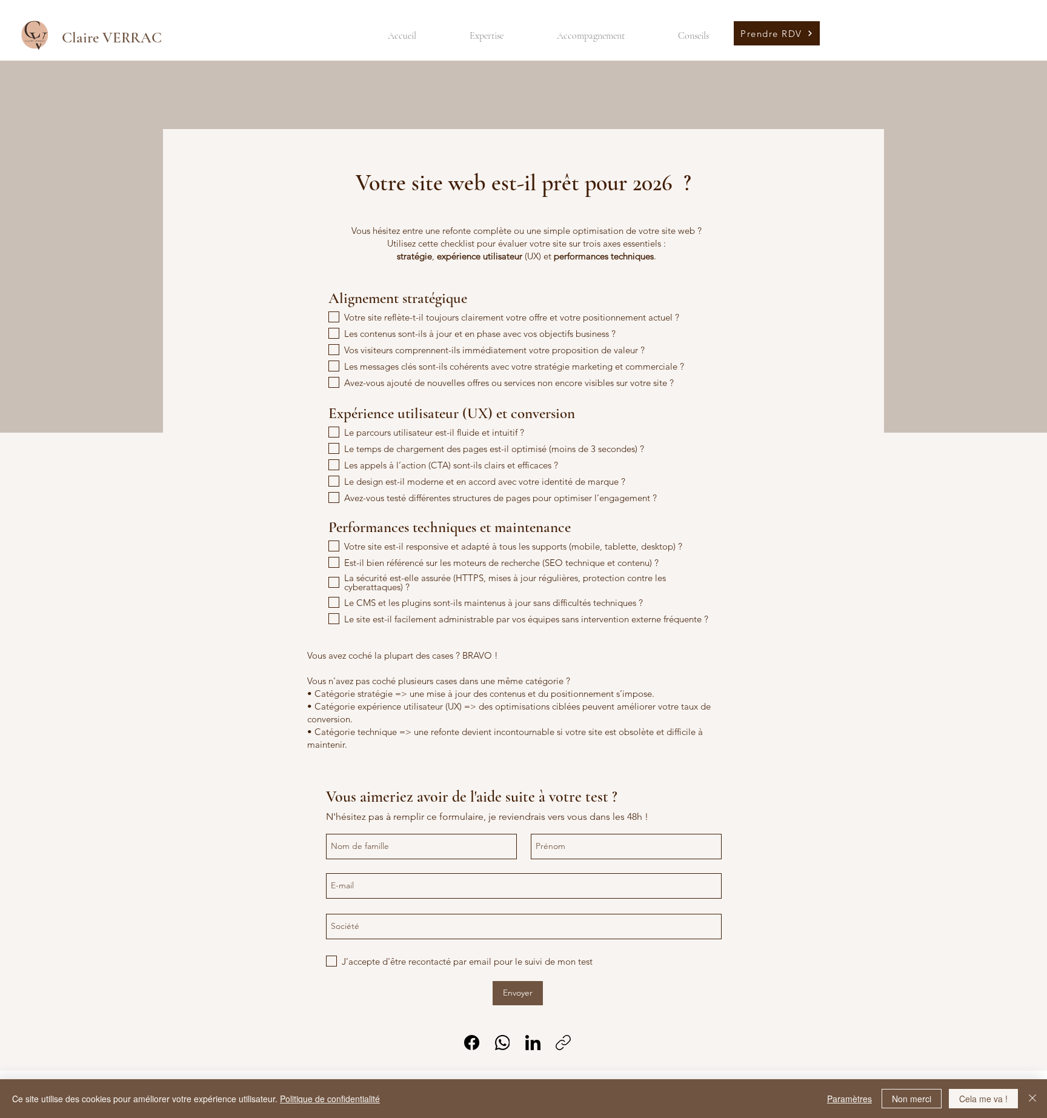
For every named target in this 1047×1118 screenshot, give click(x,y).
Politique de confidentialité (330, 1099)
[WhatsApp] (502, 1042)
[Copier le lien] (563, 1042)
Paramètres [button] (849, 1099)
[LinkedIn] (532, 1042)
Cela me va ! (983, 1099)
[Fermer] (1032, 1098)
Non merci (911, 1099)
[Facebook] (471, 1042)
